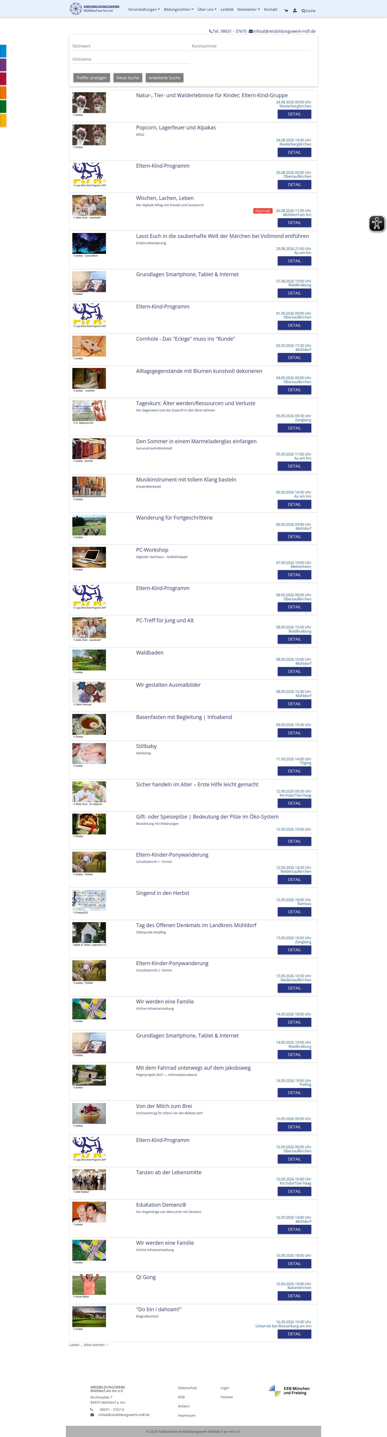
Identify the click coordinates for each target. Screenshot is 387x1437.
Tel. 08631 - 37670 (230, 31)
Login (225, 1388)
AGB (181, 1397)
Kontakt (270, 9)
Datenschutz (187, 1388)
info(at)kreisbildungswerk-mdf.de (284, 31)
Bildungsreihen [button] (177, 9)
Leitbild (227, 9)
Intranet (227, 1397)
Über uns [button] (205, 9)
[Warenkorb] (286, 10)
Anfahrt (183, 1406)
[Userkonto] (295, 10)
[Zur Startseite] (97, 8)
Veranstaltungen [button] (142, 9)
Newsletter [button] (247, 9)
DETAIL (294, 114)
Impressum (187, 1415)
